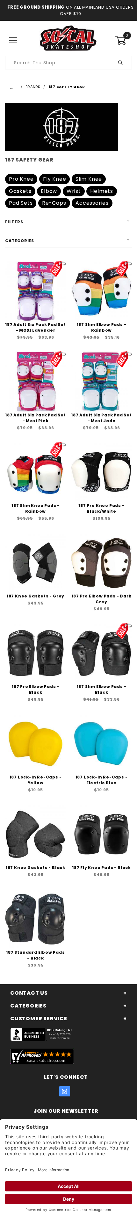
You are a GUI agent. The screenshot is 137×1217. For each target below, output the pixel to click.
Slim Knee (89, 179)
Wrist (74, 191)
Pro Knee (21, 179)
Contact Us (29, 993)
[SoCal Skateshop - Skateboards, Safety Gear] (68, 40)
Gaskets (20, 191)
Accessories (92, 203)
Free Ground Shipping (36, 7)
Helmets (101, 191)
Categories (19, 240)
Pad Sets (20, 203)
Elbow (49, 191)
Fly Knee (54, 179)
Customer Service (38, 1018)
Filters (14, 222)
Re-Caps (54, 203)
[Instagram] (64, 1091)
